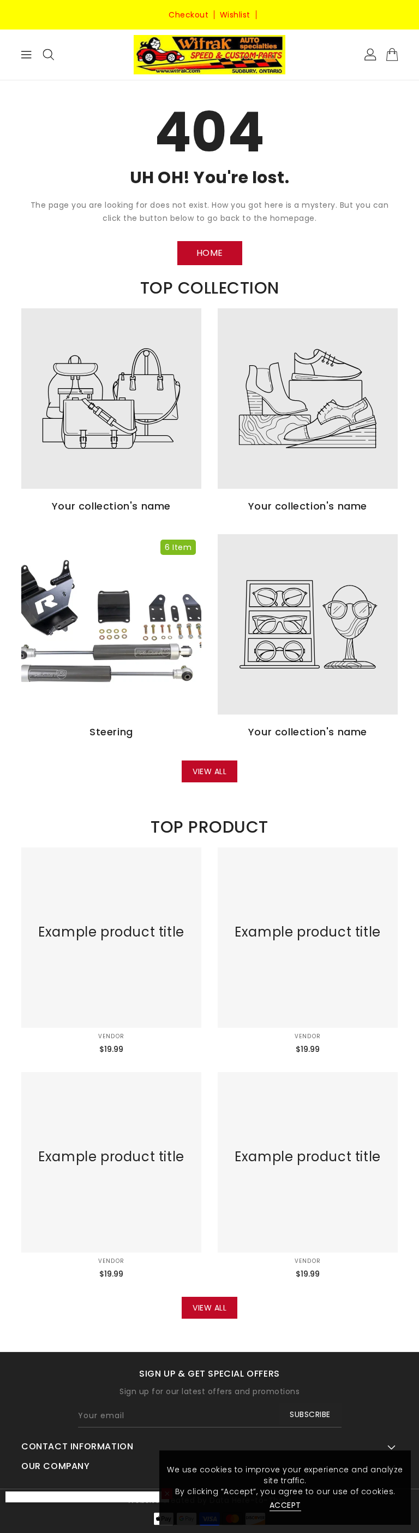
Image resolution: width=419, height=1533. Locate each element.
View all (209, 771)
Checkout (188, 14)
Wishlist (235, 14)
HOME (209, 253)
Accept (285, 1505)
